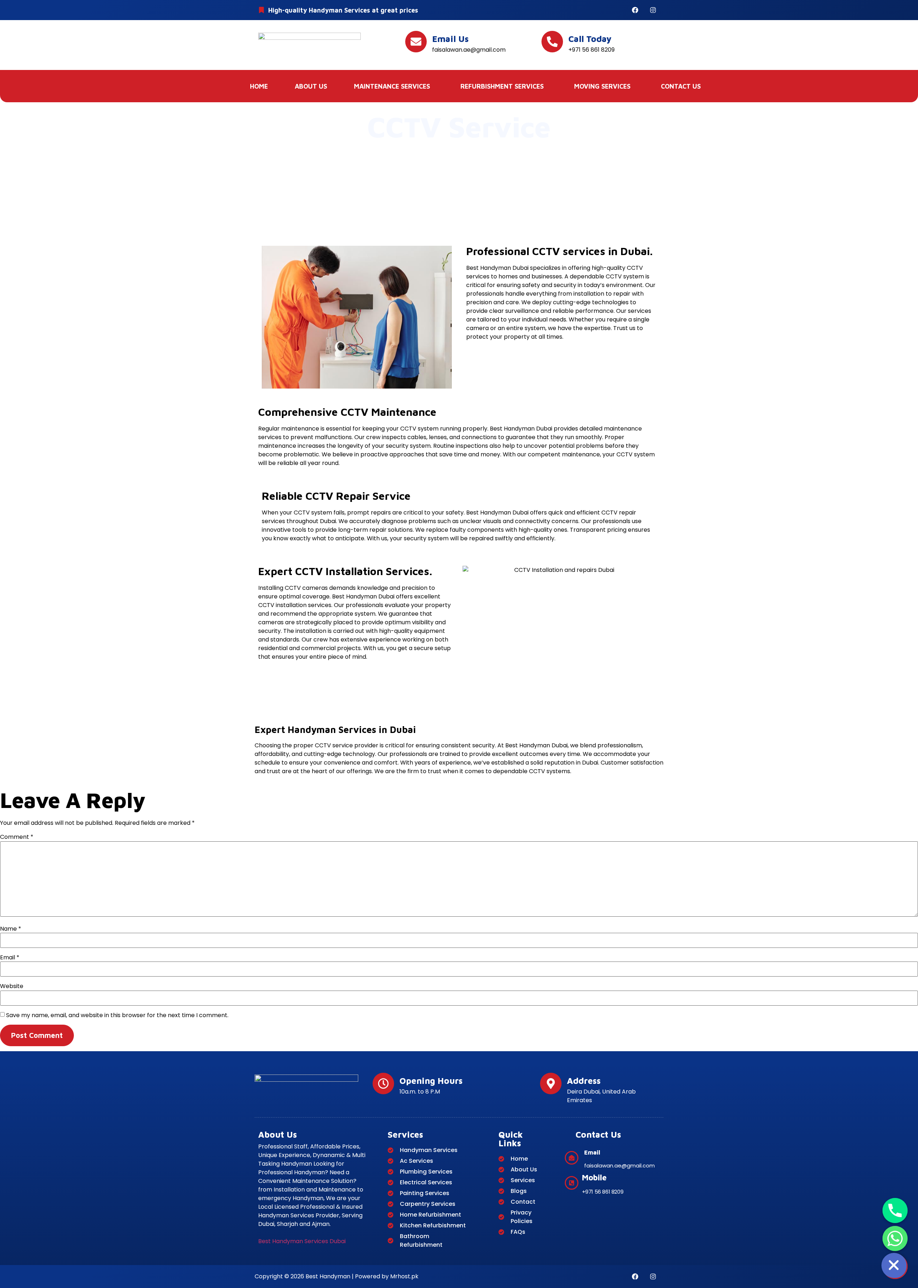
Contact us (681, 86)
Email (9, 957)
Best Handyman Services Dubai (302, 1241)
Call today (589, 39)
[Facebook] (635, 10)
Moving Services (602, 86)
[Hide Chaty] (895, 1266)
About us (311, 86)
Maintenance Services (392, 86)
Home (259, 86)
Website (11, 986)
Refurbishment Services (502, 86)
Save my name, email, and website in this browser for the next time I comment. (117, 1015)
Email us (450, 39)
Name (10, 929)
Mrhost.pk (403, 1276)
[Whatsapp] (895, 1238)
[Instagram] (653, 10)
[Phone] (895, 1210)
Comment (16, 837)
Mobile (594, 1177)
